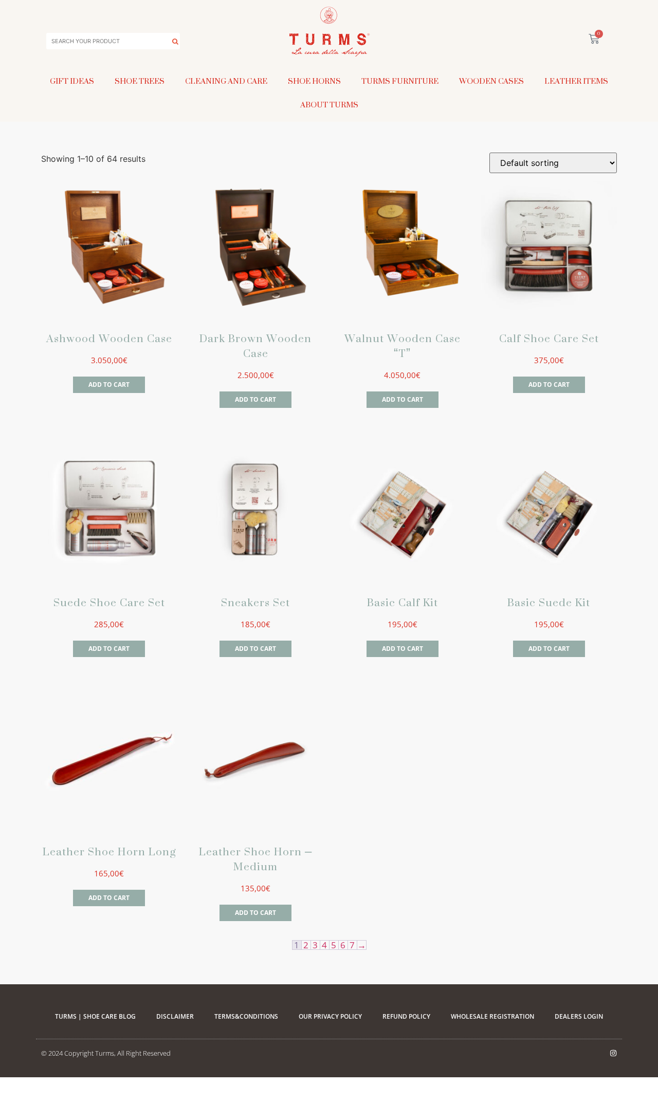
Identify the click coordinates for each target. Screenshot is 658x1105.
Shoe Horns (314, 81)
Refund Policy (406, 1016)
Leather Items (576, 81)
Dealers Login (579, 1016)
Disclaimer (175, 1016)
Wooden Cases (491, 81)
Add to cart (109, 384)
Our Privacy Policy (330, 1016)
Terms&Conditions (246, 1016)
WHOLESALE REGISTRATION (492, 1016)
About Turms (329, 105)
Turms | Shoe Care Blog (95, 1016)
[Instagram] (613, 1053)
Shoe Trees (139, 81)
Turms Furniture (399, 81)
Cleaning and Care (226, 81)
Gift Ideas (72, 81)
